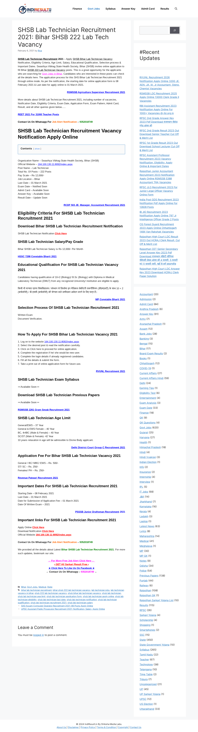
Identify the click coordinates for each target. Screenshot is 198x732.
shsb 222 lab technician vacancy (51, 593)
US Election (146, 704)
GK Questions (148, 422)
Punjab (144, 580)
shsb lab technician (111, 593)
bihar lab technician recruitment (36, 590)
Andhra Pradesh (149, 309)
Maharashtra (147, 536)
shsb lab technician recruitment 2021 (48, 602)
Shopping (145, 625)
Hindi (143, 452)
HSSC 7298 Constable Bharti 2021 (37, 256)
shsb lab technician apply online (98, 596)
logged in (38, 635)
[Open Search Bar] (176, 8)
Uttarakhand (147, 708)
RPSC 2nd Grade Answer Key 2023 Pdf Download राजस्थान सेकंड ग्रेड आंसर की (158, 122)
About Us (62, 727)
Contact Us (135, 727)
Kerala (143, 511)
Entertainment (148, 397)
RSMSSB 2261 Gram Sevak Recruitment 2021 (44, 409)
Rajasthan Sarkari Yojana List (157, 600)
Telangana (146, 669)
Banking (144, 338)
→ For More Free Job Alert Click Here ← (71, 560)
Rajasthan (145, 590)
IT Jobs (144, 491)
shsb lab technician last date (52, 599)
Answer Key (128, 8)
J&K (142, 496)
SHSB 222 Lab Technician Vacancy (46, 70)
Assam (144, 328)
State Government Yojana (154, 644)
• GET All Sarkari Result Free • (71, 564)
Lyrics (143, 531)
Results (164, 8)
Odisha (144, 565)
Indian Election (148, 462)
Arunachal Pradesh (151, 323)
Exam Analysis (148, 402)
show (37, 149)
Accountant (146, 294)
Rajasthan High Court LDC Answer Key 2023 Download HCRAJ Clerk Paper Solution (160, 272)
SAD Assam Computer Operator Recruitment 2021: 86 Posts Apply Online (57, 606)
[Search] (174, 30)
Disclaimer (73, 727)
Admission (146, 299)
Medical (42, 587)
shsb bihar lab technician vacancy (84, 593)
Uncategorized (148, 684)
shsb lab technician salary (80, 602)
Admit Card (148, 8)
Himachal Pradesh (150, 447)
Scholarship (146, 620)
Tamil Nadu (146, 654)
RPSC (143, 610)
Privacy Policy (88, 727)
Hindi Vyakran (148, 457)
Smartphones (147, 629)
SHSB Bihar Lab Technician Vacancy (92, 59)
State (49, 587)
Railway (144, 585)
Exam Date (146, 407)
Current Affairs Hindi (152, 378)
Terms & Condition (107, 727)
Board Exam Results (151, 353)
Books (143, 358)
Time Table (146, 674)
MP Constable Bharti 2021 (110, 299)
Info (142, 467)
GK (141, 417)
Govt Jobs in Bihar (52, 73)
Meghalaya (146, 546)
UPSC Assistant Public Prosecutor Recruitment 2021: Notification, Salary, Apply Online (63, 609)
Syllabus (111, 8)
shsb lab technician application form (64, 596)
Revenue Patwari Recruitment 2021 (38, 477)
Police (143, 570)
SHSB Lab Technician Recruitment (37, 59)
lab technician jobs (100, 590)
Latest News (147, 526)
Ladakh (144, 516)
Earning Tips (147, 388)
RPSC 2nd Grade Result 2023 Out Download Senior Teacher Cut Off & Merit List (159, 134)
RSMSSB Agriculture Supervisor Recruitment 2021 (96, 92)
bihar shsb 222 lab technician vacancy (71, 590)
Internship (145, 476)
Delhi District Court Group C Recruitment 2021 (98, 447)
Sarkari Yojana (148, 615)
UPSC (143, 699)
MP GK (144, 555)
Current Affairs (148, 373)
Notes (143, 560)
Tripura (144, 679)
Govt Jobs (94, 8)
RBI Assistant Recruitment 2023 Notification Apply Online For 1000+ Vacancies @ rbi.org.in (158, 109)
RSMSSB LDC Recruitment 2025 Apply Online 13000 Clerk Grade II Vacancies (159, 97)
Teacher (144, 659)
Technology (146, 664)
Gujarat (144, 432)
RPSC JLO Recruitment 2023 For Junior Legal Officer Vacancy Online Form (158, 191)
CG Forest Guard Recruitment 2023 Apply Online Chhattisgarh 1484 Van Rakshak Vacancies (158, 228)
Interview (145, 481)
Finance (77, 8)
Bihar (23, 587)
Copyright (123, 727)
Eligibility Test (148, 393)
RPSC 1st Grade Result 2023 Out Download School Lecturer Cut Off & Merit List (159, 146)
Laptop (144, 521)
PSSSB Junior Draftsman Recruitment (97, 511)
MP (141, 551)
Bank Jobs (146, 333)
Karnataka (145, 506)
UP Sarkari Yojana (150, 694)
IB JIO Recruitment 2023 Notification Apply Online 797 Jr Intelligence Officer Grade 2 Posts (159, 216)
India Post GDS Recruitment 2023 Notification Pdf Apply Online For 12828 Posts (159, 203)
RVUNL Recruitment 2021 (110, 371)
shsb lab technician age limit (31, 596)
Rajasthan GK (147, 595)
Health (143, 442)
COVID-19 (145, 368)
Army (143, 319)
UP (141, 689)
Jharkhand (146, 501)
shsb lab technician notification (82, 599)
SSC (142, 634)
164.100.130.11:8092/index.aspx (55, 164)
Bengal (144, 343)
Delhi (142, 383)
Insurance (145, 472)
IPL (141, 486)
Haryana (144, 437)
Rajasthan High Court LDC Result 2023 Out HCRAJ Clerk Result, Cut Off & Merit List (160, 240)
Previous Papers (149, 575)
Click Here (61, 233)
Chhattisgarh (147, 363)
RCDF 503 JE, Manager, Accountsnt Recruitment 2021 (94, 205)
